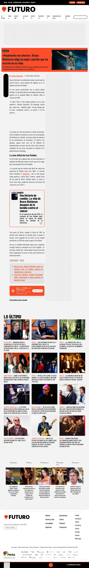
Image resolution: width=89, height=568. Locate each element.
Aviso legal (14, 547)
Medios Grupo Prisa (9, 558)
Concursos (67, 17)
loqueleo (62, 559)
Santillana (41, 552)
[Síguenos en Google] (68, 8)
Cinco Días (48, 555)
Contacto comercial (10, 527)
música (22, 260)
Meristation (71, 559)
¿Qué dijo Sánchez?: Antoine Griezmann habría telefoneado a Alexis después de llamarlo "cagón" (28, 277)
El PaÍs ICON (47, 559)
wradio (41, 555)
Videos (48, 17)
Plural (40, 559)
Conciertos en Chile (57, 17)
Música (9, 17)
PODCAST (33, 2)
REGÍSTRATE (81, 2)
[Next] (59, 565)
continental (55, 555)
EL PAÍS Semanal (60, 555)
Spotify (77, 535)
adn (69, 552)
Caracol (76, 552)
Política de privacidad (23, 547)
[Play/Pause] (51, 565)
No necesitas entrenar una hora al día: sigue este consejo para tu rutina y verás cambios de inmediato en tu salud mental (29, 493)
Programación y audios (74, 564)
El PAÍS (24, 552)
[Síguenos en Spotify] (84, 8)
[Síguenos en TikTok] (73, 8)
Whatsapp (78, 539)
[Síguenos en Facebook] (76, 8)
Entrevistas (41, 17)
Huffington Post (27, 555)
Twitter (77, 529)
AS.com (63, 552)
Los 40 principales (33, 552)
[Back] (42, 565)
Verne (64, 555)
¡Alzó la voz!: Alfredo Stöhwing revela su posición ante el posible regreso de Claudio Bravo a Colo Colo (28, 269)
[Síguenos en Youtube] (82, 8)
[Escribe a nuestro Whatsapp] (87, 8)
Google (77, 515)
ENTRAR (72, 2)
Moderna (32, 559)
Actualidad (25, 17)
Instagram (78, 519)
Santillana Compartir (50, 552)
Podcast (62, 523)
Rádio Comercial (78, 559)
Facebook (78, 525)
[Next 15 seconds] (55, 565)
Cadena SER (58, 552)
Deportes (33, 17)
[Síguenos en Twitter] (79, 8)
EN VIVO (10, 2)
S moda (55, 559)
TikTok (77, 522)
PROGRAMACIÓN (17, 2)
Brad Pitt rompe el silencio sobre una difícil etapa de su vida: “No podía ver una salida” (75, 490)
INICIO (5, 2)
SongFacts (26, 174)
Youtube (77, 532)
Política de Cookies (34, 547)
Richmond (23, 559)
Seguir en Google (37, 290)
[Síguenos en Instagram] (71, 8)
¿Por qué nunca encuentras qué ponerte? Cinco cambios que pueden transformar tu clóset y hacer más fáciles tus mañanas (60, 492)
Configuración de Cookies (46, 547)
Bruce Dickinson (14, 260)
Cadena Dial (70, 555)
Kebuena (76, 555)
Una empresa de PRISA (9, 553)
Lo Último (3, 17)
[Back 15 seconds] (47, 565)
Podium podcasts (23, 557)
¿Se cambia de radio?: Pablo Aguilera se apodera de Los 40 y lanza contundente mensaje (13, 491)
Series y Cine (16, 17)
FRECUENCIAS (26, 2)
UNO (36, 555)
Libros (61, 519)
